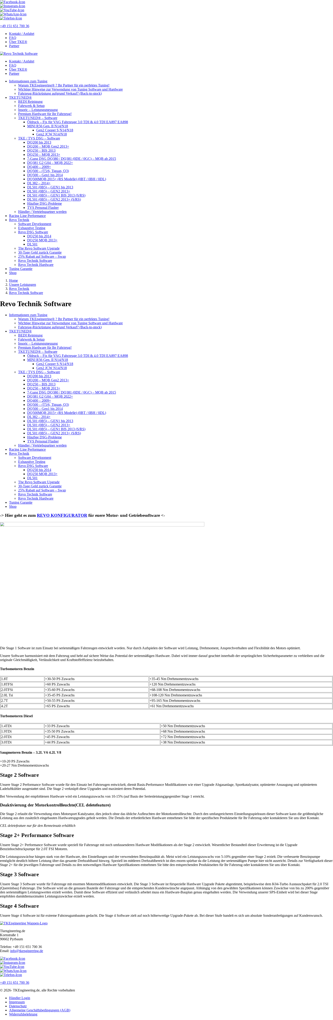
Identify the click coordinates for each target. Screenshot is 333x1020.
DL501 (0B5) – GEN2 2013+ (48, 191)
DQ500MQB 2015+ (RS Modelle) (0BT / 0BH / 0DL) (66, 179)
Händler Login (19, 998)
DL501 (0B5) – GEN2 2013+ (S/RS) (54, 199)
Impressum (17, 1002)
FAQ (12, 38)
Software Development (34, 224)
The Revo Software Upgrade (39, 248)
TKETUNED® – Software (37, 118)
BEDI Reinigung (30, 101)
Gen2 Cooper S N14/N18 (54, 130)
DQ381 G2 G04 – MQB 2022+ (50, 163)
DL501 (32, 244)
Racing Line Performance (27, 216)
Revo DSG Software (33, 232)
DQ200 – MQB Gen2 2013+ (48, 146)
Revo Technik (19, 220)
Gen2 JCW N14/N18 (51, 134)
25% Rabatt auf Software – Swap (42, 256)
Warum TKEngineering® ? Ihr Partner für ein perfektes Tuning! (63, 85)
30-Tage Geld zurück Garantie (40, 252)
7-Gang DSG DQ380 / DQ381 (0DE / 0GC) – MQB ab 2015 (71, 159)
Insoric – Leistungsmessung (38, 110)
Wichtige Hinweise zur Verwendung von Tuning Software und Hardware (70, 89)
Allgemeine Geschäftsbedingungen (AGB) (39, 1010)
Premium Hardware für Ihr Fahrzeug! (45, 114)
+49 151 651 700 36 (14, 26)
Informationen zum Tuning (28, 81)
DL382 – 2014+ (39, 183)
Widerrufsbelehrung (23, 1014)
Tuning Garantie (20, 269)
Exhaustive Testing (31, 228)
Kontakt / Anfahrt (21, 34)
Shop (13, 273)
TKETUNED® (20, 97)
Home (13, 280)
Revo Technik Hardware (35, 265)
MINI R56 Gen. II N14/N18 (47, 126)
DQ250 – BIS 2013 (41, 150)
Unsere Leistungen (22, 284)
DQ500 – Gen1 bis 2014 (45, 175)
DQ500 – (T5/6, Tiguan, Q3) (48, 171)
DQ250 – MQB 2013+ (43, 154)
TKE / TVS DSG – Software (39, 138)
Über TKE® (18, 42)
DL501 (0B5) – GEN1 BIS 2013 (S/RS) (56, 195)
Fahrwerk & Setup (31, 106)
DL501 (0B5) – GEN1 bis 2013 (50, 187)
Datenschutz (18, 1006)
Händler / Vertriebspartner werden (42, 212)
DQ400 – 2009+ (39, 167)
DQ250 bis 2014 (39, 236)
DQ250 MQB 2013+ (42, 240)
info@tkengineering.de (26, 951)
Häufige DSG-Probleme (44, 203)
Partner (14, 46)
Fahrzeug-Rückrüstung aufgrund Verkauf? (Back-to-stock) (60, 93)
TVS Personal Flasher (43, 207)
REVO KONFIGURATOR (62, 515)
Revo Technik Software (35, 260)
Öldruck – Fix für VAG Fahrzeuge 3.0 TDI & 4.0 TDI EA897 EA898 (77, 122)
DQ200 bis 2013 (39, 142)
